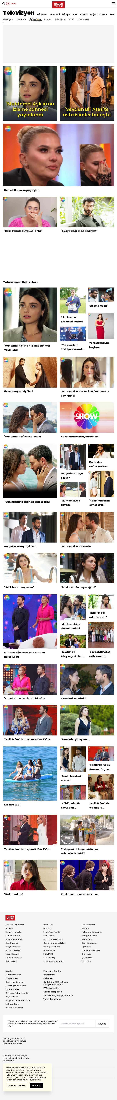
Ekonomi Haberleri (13, 932)
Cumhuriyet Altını (13, 974)
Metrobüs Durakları (14, 1007)
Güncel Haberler (12, 935)
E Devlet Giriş (49, 957)
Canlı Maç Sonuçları (15, 982)
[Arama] (3, 3)
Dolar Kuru (48, 924)
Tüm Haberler (83, 19)
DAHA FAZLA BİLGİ (16, 1085)
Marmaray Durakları (52, 971)
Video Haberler (12, 989)
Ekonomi (55, 14)
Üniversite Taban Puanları (17, 993)
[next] (112, 93)
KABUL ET (36, 1085)
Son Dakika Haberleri (14, 924)
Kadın (83, 14)
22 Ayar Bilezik (11, 978)
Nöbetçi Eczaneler (51, 946)
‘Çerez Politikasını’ (36, 1077)
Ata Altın (9, 971)
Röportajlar (60, 19)
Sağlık (93, 14)
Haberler (9, 928)
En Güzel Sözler (12, 1004)
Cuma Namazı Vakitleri (54, 943)
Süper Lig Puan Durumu (16, 985)
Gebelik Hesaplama (52, 991)
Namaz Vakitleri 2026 (53, 939)
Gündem (42, 14)
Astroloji (85, 928)
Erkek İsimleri (49, 974)
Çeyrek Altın (87, 957)
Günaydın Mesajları (91, 950)
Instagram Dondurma (92, 932)
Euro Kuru (47, 928)
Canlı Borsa (48, 935)
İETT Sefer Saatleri (51, 988)
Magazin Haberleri (13, 939)
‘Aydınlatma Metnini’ (15, 1079)
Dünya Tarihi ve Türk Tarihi (17, 1000)
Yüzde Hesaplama (52, 999)
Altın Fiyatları (11, 961)
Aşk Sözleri (86, 946)
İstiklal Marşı (49, 950)
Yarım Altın (86, 961)
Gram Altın (86, 954)
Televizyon (19, 13)
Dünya (66, 14)
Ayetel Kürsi (87, 939)
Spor (75, 14)
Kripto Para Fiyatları (52, 932)
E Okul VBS (48, 954)
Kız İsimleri (48, 978)
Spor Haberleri (11, 943)
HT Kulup (48, 19)
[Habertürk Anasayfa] (58, 4)
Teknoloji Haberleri (13, 957)
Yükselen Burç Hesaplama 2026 (58, 995)
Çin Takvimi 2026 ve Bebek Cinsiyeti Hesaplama (55, 983)
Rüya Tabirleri (11, 996)
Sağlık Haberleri (12, 950)
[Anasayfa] (10, 917)
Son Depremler (88, 924)
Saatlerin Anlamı (89, 943)
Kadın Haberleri (12, 954)
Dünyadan (21, 19)
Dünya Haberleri (12, 946)
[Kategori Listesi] (113, 3)
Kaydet (102, 1023)
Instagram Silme (89, 935)
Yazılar (103, 14)
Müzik (71, 19)
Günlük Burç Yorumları (53, 961)
